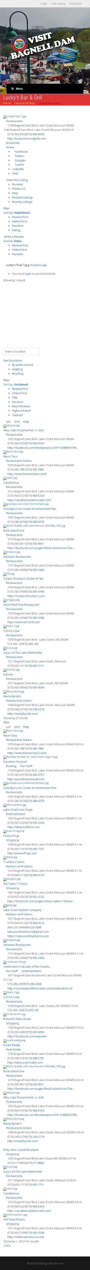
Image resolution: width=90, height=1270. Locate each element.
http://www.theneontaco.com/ (27, 474)
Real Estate (13, 1049)
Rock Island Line (13, 530)
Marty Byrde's (12, 696)
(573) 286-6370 (35, 522)
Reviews (17, 184)
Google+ (20, 160)
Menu (19, 88)
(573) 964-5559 (35, 443)
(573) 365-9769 (35, 591)
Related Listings (22, 197)
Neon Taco (10, 456)
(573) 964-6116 (35, 875)
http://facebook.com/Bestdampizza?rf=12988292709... (42, 448)
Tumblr (19, 165)
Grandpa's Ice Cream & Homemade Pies (29, 509)
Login (43, 3)
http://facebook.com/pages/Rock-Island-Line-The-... (41, 548)
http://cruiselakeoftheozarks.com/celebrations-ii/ (40, 988)
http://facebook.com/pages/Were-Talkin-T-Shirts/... (41, 901)
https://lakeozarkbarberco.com (28, 936)
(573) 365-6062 (35, 1032)
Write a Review (13, 237)
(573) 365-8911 (35, 544)
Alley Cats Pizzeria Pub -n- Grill (23, 430)
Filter (6, 208)
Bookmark (12, 143)
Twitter (19, 156)
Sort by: (16, 213)
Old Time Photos (14, 1219)
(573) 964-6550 (35, 134)
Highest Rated (21, 411)
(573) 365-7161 (35, 849)
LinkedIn (18, 169)
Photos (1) (18, 189)
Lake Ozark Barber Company (22, 910)
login (28, 274)
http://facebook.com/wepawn (27, 1036)
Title (14, 397)
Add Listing (58, 3)
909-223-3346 (33, 927)
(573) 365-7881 (35, 469)
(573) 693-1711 (35, 666)
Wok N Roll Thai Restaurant (21, 605)
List (7, 421)
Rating (16, 230)
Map (15, 193)
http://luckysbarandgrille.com (26, 138)
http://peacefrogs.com (22, 853)
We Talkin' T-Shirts (15, 884)
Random (17, 226)
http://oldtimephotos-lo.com (25, 1237)
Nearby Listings (22, 202)
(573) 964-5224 (35, 496)
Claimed (17, 415)
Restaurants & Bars (18, 461)
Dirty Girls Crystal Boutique (21, 1150)
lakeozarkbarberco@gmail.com (28, 932)
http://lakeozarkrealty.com (25, 1062)
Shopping (12, 840)
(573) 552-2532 (35, 897)
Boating (10, 766)
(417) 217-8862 (35, 1163)
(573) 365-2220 (35, 823)
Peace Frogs (11, 836)
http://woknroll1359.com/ (23, 622)
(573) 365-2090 (35, 618)
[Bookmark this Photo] (4, 269)
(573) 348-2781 (35, 1058)
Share (9, 147)
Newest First (20, 217)
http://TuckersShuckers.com (26, 596)
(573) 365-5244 (35, 1232)
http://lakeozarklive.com (23, 827)
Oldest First (19, 221)
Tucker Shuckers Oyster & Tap (23, 578)
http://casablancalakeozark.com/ (29, 500)
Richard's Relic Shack (17, 1019)
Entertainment (15, 814)
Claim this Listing (16, 180)
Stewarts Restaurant (17, 557)
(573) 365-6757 (35, 775)
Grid (16, 421)
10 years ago (38, 265)
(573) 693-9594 (35, 687)
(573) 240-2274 (35, 709)
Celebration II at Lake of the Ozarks (26, 966)
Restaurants (13, 121)
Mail (15, 173)
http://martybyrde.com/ (22, 714)
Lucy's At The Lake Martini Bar (22, 653)
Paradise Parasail (15, 762)
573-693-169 (30, 644)
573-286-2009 (33, 984)
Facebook (21, 151)
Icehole (8, 674)
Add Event (75, 3)
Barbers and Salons (19, 866)
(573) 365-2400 (35, 570)
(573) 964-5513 (35, 923)
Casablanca (11, 482)
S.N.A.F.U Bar (11, 631)
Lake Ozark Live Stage (18, 809)
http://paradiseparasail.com (26, 779)
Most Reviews (21, 406)
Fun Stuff (26, 766)
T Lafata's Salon (13, 862)
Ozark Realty (11, 1045)
